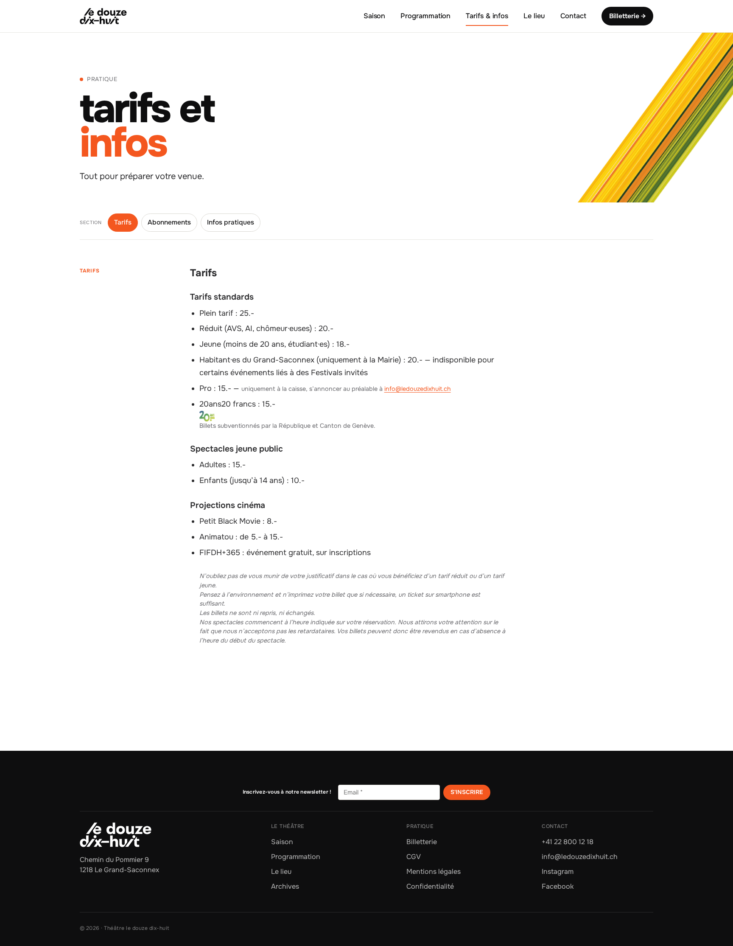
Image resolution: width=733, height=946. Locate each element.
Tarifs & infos (487, 15)
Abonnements (169, 222)
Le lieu (534, 15)
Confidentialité (430, 886)
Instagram (558, 871)
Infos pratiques (230, 222)
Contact (573, 15)
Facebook (558, 886)
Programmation (425, 15)
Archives (285, 886)
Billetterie (421, 841)
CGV (413, 856)
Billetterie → (627, 16)
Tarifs (122, 222)
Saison (375, 15)
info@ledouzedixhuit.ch (417, 389)
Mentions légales (433, 871)
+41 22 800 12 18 (567, 841)
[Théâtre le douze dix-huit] (103, 16)
